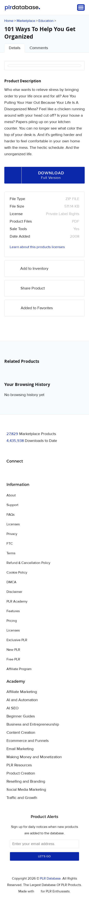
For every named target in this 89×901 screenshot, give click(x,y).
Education (46, 21)
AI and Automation (22, 700)
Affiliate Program (19, 669)
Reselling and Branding (25, 781)
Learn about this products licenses (37, 247)
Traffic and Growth (21, 798)
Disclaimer (14, 592)
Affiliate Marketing (21, 692)
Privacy (11, 534)
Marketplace (26, 21)
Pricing (11, 621)
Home (8, 21)
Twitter (21, 472)
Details (14, 47)
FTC (9, 543)
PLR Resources (19, 765)
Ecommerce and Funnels (27, 740)
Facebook (10, 472)
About (11, 495)
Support (12, 505)
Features (13, 611)
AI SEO (12, 708)
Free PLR (13, 659)
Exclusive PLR (16, 640)
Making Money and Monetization (34, 757)
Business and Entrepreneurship (32, 724)
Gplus (31, 472)
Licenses (13, 524)
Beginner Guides (20, 716)
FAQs (10, 514)
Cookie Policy (16, 572)
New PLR (13, 650)
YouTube (41, 472)
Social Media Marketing (26, 789)
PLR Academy (16, 601)
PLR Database (22, 8)
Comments (39, 47)
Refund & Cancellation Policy (28, 563)
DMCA (11, 582)
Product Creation (20, 773)
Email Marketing (19, 749)
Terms (10, 553)
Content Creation (20, 732)
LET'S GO (44, 856)
